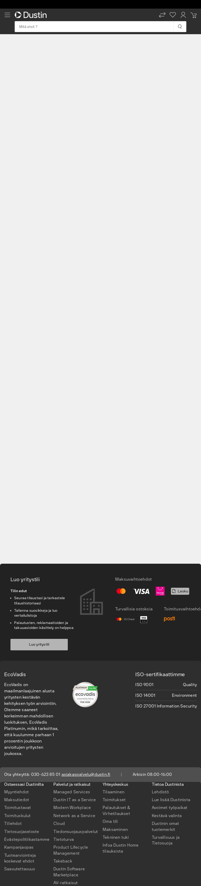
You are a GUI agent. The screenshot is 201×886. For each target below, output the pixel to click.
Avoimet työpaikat (169, 807)
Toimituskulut (17, 815)
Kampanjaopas (19, 847)
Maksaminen (115, 829)
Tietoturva (63, 839)
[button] (162, 15)
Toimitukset (114, 799)
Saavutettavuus (19, 868)
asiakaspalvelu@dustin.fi (86, 774)
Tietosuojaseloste (21, 831)
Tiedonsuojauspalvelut (75, 831)
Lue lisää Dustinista (171, 799)
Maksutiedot (16, 799)
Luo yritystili (39, 644)
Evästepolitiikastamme (26, 839)
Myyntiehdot (16, 791)
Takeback (62, 861)
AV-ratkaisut (65, 882)
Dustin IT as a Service (74, 799)
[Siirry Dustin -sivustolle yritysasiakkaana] (32, 15)
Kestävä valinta (167, 815)
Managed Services (71, 791)
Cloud (59, 823)
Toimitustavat (17, 807)
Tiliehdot (13, 823)
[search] (179, 26)
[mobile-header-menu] (7, 15)
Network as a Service (74, 815)
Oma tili (110, 821)
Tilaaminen (113, 791)
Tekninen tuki (116, 837)
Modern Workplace (72, 807)
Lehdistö (160, 791)
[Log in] (183, 15)
